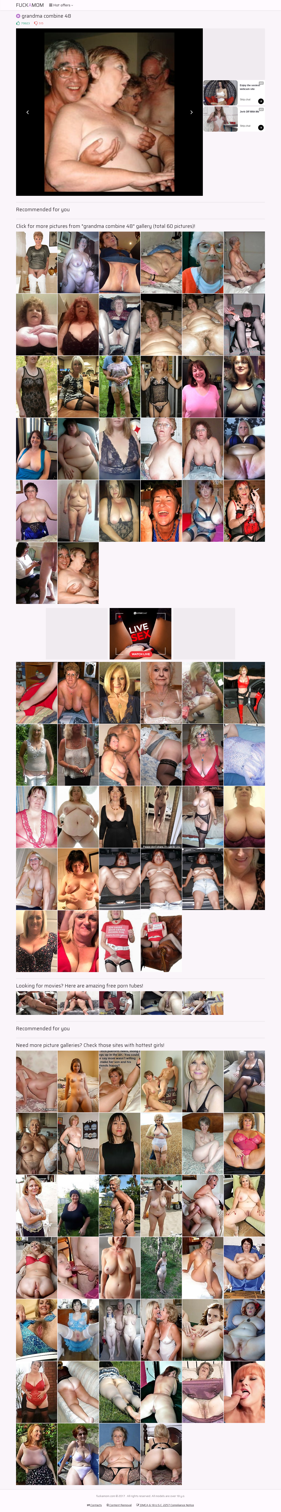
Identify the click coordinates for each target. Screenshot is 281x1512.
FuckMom (30, 5)
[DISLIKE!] (36, 23)
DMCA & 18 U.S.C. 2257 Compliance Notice (166, 1505)
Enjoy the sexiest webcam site (250, 87)
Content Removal (120, 1505)
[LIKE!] (18, 23)
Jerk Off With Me (249, 111)
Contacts (96, 1505)
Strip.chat (245, 99)
